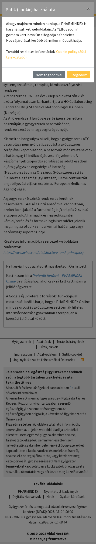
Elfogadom (78, 74)
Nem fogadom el (49, 74)
